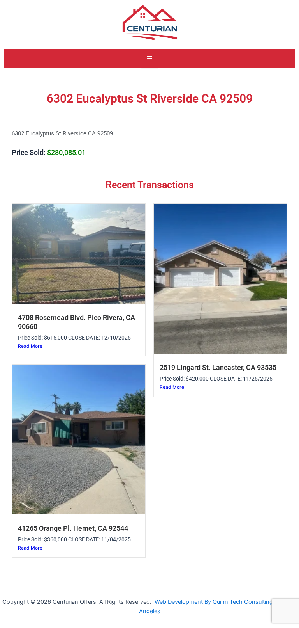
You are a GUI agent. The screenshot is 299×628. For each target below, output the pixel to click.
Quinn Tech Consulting (243, 601)
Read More (30, 346)
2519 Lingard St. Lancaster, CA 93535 (218, 368)
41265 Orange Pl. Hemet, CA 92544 (73, 528)
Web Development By (184, 601)
